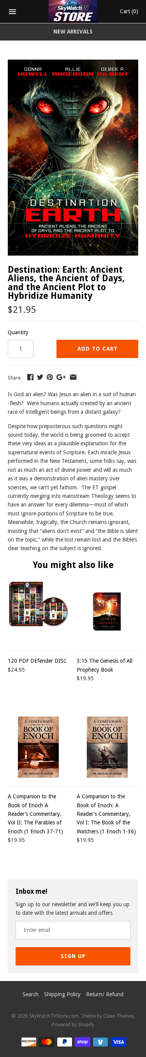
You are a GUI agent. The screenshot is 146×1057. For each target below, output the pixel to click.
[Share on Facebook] (30, 377)
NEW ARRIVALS (73, 31)
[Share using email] (73, 377)
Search (31, 994)
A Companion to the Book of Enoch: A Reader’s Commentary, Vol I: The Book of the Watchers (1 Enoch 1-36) (106, 814)
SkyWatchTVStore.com (54, 1016)
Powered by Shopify (73, 1024)
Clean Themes (118, 1016)
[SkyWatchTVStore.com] (73, 11)
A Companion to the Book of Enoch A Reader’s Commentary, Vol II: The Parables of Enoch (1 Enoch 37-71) (35, 814)
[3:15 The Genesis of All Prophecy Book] (107, 611)
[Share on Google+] (61, 377)
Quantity (18, 332)
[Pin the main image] (50, 377)
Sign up (73, 956)
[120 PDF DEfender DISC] (38, 611)
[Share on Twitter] (40, 377)
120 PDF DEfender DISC (37, 661)
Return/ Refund (104, 994)
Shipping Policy (62, 994)
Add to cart (97, 349)
